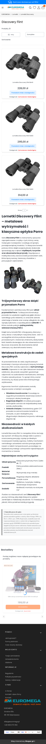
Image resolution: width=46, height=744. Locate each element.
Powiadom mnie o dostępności (23, 93)
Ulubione (8, 662)
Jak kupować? (10, 638)
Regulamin (9, 673)
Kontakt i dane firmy (13, 694)
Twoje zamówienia (12, 656)
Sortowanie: (6, 40)
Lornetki (15, 14)
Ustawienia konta (12, 659)
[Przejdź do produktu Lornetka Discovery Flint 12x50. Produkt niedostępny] (23, 171)
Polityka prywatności (13, 677)
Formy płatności (11, 641)
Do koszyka (23, 607)
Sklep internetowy (22, 741)
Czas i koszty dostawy (13, 645)
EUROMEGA (6, 14)
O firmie (8, 691)
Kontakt (8, 698)
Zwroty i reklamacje (12, 680)
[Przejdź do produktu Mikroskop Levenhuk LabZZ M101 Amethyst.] (23, 579)
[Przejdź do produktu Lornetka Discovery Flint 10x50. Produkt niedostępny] (23, 118)
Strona (20, 210)
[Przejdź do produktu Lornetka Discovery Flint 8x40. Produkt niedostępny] (23, 65)
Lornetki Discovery (27, 14)
